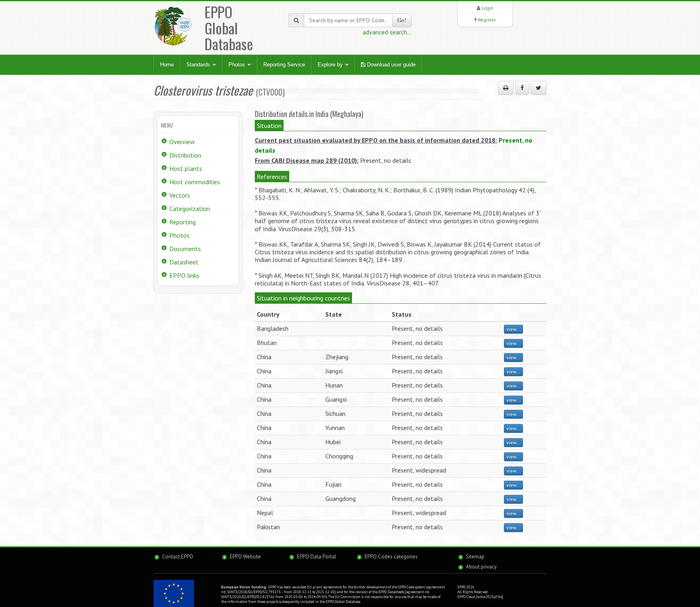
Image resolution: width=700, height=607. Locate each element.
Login (487, 8)
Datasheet (183, 262)
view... (513, 329)
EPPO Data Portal (316, 556)
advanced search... (387, 32)
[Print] (506, 88)
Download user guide (390, 65)
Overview (182, 142)
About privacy (481, 566)
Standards (199, 65)
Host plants (185, 168)
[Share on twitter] (538, 88)
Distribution (185, 155)
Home (167, 65)
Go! (401, 20)
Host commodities (194, 182)
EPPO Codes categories (391, 556)
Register (487, 20)
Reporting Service (284, 65)
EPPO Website (245, 556)
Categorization (189, 208)
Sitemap (475, 556)
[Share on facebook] (522, 88)
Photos (237, 65)
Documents (185, 249)
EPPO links (184, 275)
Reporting (182, 222)
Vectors (179, 195)
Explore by (331, 65)
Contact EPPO (177, 556)
